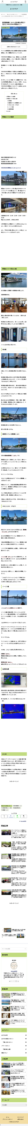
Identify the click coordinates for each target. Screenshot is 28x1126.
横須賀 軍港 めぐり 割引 (7, 807)
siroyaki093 (14, 971)
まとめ (8, 111)
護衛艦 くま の (5, 810)
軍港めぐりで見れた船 (12, 98)
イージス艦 (10, 107)
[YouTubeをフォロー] (18, 981)
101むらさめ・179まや (13, 104)
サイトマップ (20, 1117)
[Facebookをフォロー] (14, 981)
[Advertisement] (14, 250)
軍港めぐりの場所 (11, 96)
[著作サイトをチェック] (10, 981)
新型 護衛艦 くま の (18, 805)
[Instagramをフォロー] (16, 981)
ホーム (7, 1117)
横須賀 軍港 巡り (17, 807)
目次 (12, 93)
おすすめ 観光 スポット (7, 805)
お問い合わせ (20, 1119)
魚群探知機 (10, 109)
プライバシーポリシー (8, 1119)
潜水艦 (9, 100)
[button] (24, 816)
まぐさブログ (14, 1)
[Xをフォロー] (12, 981)
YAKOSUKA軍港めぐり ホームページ (11, 167)
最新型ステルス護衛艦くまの (15, 102)
